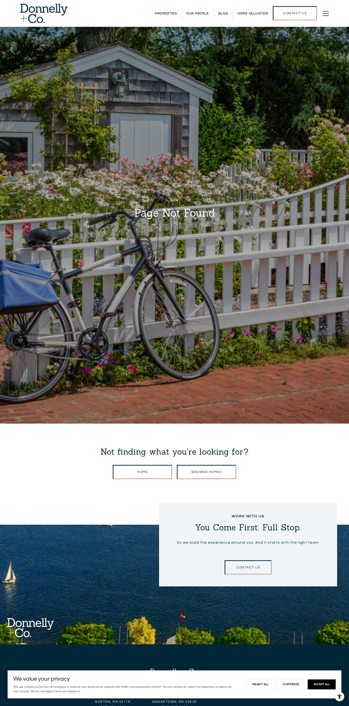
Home (142, 472)
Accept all (322, 684)
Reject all (260, 684)
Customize (291, 684)
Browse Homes (207, 472)
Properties (166, 13)
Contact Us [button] (248, 567)
